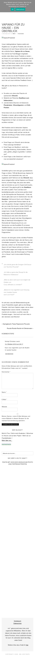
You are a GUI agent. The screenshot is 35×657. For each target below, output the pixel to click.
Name (4, 392)
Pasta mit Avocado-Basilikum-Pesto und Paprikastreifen (17, 463)
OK (13, 9)
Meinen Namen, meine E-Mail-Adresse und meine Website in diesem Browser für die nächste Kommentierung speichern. (16, 418)
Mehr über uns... (7, 440)
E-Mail (4, 399)
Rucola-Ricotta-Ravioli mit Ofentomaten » (20, 328)
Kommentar (6, 372)
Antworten (9, 353)
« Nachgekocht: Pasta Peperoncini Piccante (16, 324)
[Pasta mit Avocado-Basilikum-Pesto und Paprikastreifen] (17, 611)
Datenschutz (18, 623)
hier (27, 645)
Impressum (17, 621)
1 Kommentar (20, 33)
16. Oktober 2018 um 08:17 (14, 344)
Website (4, 407)
